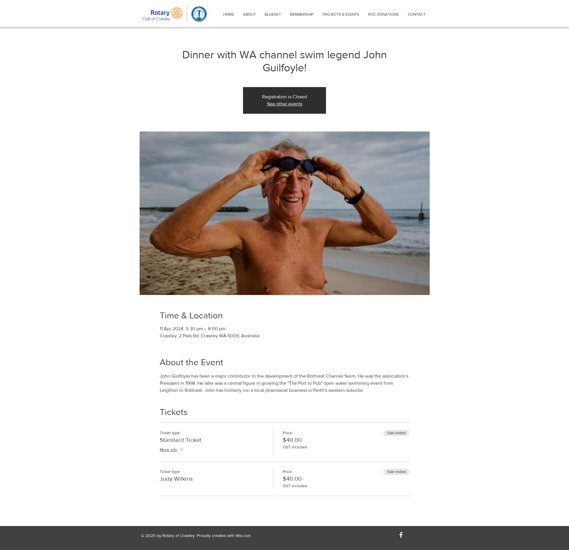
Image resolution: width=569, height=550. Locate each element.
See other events (284, 103)
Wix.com (243, 535)
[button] (249, 14)
